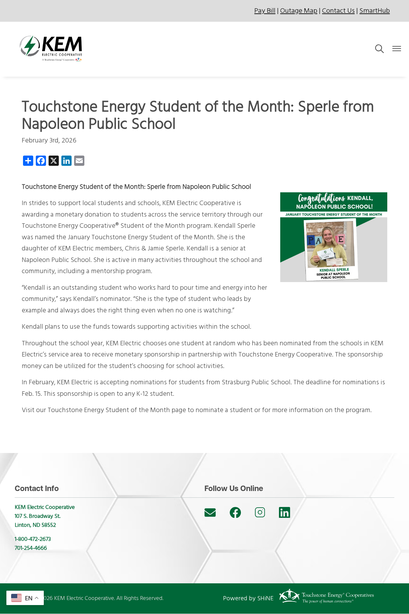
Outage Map (298, 11)
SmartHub (374, 11)
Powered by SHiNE (248, 598)
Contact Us (338, 11)
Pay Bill (264, 11)
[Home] (53, 49)
